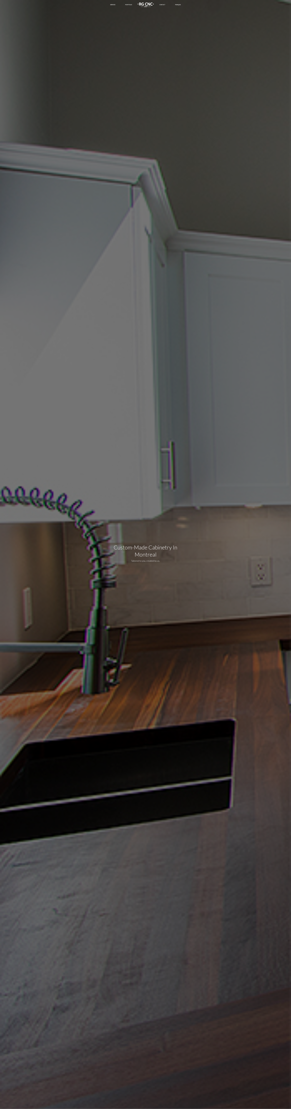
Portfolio (128, 5)
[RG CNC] (145, 4)
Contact (162, 5)
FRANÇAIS (178, 5)
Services (112, 5)
